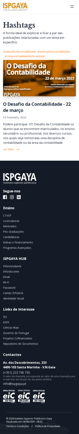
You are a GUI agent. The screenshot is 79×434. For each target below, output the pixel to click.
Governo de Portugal (16, 333)
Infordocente (11, 271)
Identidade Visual (13, 298)
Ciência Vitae (11, 327)
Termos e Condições (17, 426)
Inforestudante (12, 266)
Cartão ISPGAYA (13, 293)
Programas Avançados (17, 248)
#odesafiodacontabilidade (19, 51)
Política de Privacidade (47, 426)
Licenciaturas (11, 221)
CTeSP (7, 215)
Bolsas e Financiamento (18, 242)
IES (5, 317)
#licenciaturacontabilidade (53, 51)
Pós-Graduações (13, 231)
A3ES (6, 322)
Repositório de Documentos (20, 344)
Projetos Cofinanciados (17, 338)
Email (6, 277)
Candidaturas (11, 237)
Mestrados (9, 226)
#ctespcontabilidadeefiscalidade (25, 56)
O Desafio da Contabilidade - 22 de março (37, 107)
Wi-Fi (6, 282)
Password (9, 287)
